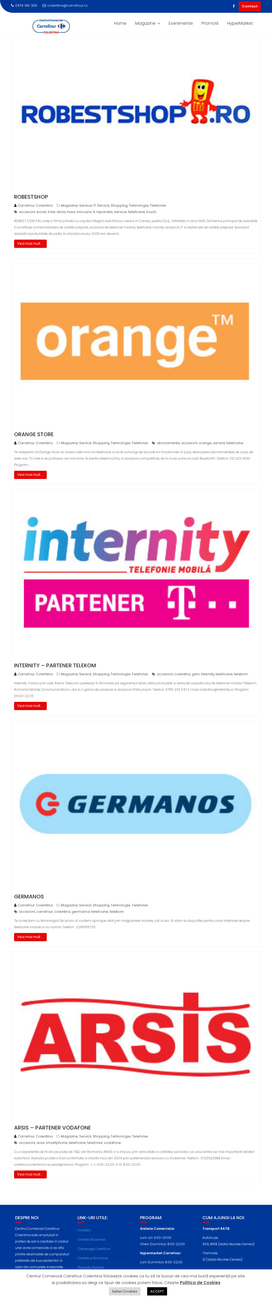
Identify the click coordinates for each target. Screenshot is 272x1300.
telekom (241, 674)
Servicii (103, 205)
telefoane (136, 211)
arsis (40, 1142)
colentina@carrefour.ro (67, 5)
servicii (219, 442)
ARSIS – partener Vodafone (52, 1127)
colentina (182, 674)
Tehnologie (138, 205)
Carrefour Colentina (35, 205)
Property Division (91, 1267)
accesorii (27, 211)
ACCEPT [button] (157, 1291)
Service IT (87, 205)
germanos (81, 911)
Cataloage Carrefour (94, 1249)
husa (71, 211)
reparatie (104, 211)
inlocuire (84, 211)
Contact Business (92, 1239)
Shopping (119, 205)
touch (151, 211)
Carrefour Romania (93, 1258)
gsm (195, 674)
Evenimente (181, 23)
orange (205, 442)
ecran (41, 211)
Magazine (145, 23)
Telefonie (158, 205)
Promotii (210, 23)
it (94, 211)
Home (120, 23)
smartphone (56, 1142)
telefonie (95, 1142)
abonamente (168, 442)
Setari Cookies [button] (124, 1291)
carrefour (44, 911)
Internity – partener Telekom (55, 665)
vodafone (112, 1142)
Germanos (29, 896)
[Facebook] (233, 6)
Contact (250, 6)
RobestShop (31, 197)
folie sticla (57, 211)
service (120, 211)
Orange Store (34, 434)
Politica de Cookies (200, 1282)
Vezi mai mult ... (30, 243)
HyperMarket (240, 23)
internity (207, 674)
